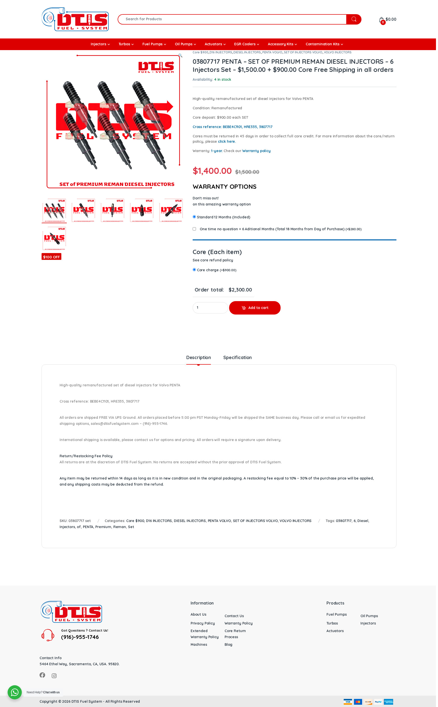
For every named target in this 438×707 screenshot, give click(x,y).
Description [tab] (198, 357)
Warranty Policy (239, 623)
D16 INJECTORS (221, 52)
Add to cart (258, 307)
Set (131, 527)
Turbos (332, 623)
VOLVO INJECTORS (338, 52)
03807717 (344, 520)
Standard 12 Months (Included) (223, 217)
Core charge (216, 270)
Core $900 (200, 52)
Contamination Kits (322, 44)
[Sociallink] (42, 675)
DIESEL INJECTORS (247, 52)
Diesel (362, 520)
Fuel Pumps (336, 614)
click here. (227, 141)
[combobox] (232, 19)
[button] (180, 56)
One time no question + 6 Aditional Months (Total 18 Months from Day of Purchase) (272, 229)
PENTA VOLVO (272, 52)
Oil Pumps (369, 616)
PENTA (88, 527)
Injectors (67, 527)
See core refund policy (213, 260)
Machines (199, 644)
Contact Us (234, 616)
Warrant (256, 151)
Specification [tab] (237, 357)
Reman (119, 527)
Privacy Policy (203, 623)
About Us (198, 614)
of (79, 527)
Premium (103, 527)
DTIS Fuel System (86, 701)
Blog (228, 644)
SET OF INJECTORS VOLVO (303, 52)
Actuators (335, 631)
